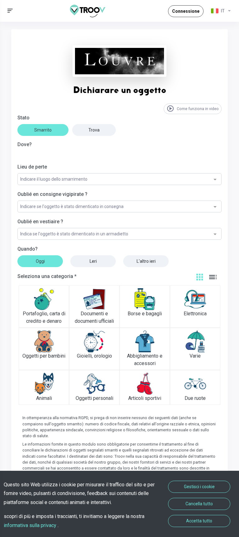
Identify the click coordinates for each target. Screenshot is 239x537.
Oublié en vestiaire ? (40, 222)
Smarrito (43, 129)
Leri (93, 261)
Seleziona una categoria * (47, 276)
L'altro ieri (146, 261)
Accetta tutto (199, 520)
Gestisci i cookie (199, 486)
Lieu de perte (32, 167)
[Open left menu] (10, 11)
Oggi (40, 261)
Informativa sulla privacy (31, 525)
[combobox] (119, 179)
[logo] (90, 11)
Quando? (27, 249)
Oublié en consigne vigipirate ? (52, 194)
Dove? (24, 144)
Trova (94, 129)
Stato (23, 118)
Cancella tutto (199, 503)
